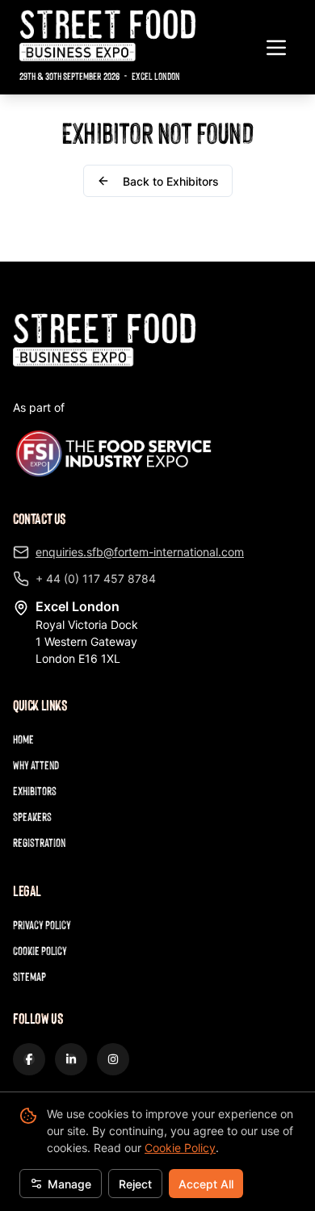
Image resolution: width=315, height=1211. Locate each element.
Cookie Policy (180, 1147)
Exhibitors (35, 791)
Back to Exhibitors (171, 181)
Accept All (205, 1184)
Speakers (32, 816)
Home (23, 739)
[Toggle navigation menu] (276, 47)
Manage (69, 1184)
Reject (135, 1184)
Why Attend (36, 765)
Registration (39, 842)
